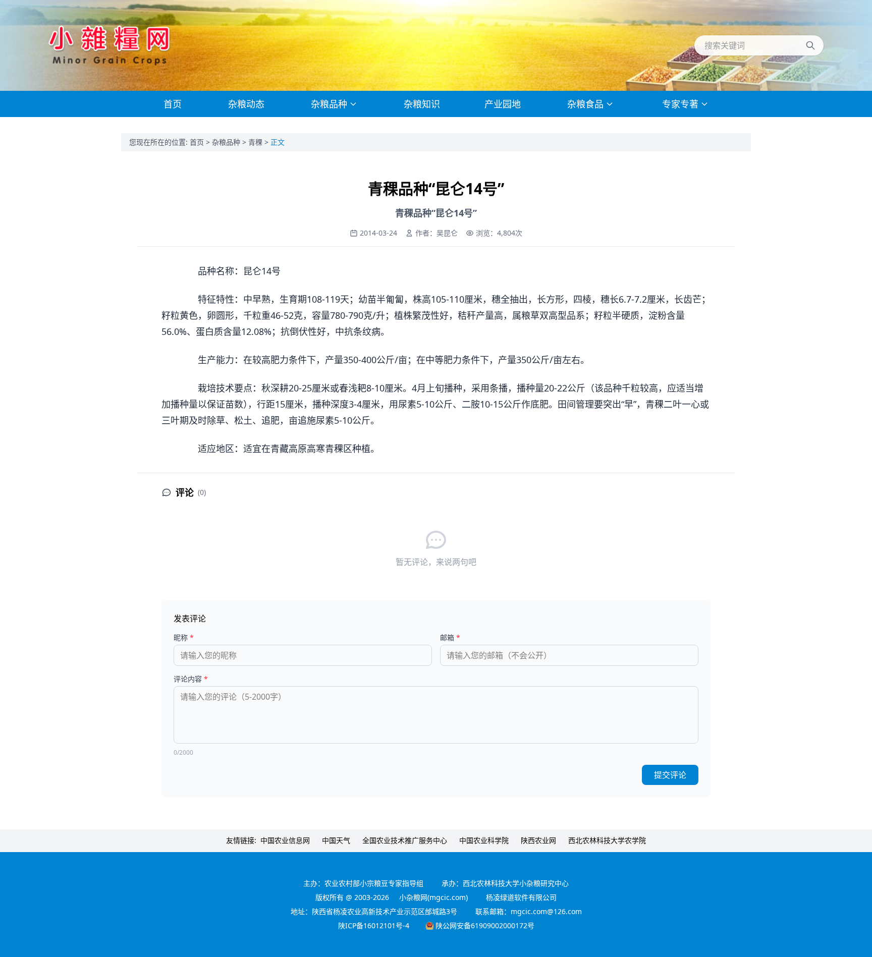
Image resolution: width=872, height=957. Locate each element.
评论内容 (191, 679)
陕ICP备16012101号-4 (373, 925)
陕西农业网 (538, 840)
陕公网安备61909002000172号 (484, 925)
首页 (198, 142)
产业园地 (502, 104)
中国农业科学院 (484, 840)
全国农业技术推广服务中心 (404, 840)
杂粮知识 (422, 104)
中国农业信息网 (285, 840)
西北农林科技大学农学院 (607, 840)
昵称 (184, 637)
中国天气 (336, 840)
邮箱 (450, 637)
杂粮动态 (246, 104)
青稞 (256, 142)
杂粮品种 (227, 142)
